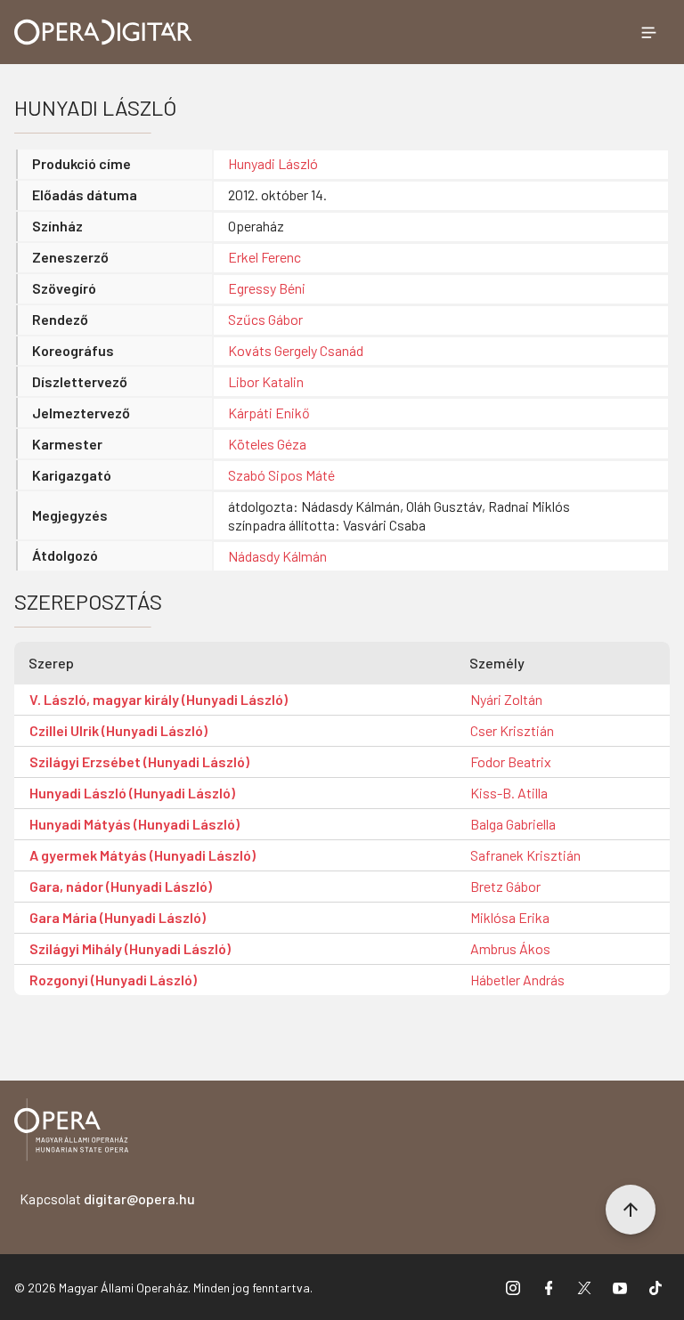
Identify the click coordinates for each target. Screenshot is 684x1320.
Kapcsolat (107, 1198)
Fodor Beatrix (510, 761)
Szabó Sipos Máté (281, 474)
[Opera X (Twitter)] (584, 1287)
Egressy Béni (266, 287)
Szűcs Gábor (265, 319)
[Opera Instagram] (513, 1287)
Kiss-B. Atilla (509, 792)
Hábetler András (517, 979)
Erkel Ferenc (264, 256)
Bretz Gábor (505, 886)
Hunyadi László (273, 163)
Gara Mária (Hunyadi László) (117, 917)
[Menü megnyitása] (648, 32)
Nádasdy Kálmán (277, 555)
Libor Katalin (266, 381)
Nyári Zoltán (506, 699)
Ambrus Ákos (510, 948)
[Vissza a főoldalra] (71, 1132)
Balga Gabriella (513, 823)
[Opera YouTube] (620, 1287)
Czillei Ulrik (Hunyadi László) (118, 730)
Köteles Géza (267, 443)
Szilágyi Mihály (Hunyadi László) (130, 948)
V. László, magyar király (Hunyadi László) (158, 699)
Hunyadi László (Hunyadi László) (132, 792)
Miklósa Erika (510, 917)
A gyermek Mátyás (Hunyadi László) (142, 854)
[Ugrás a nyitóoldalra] (103, 32)
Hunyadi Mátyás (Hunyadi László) (134, 823)
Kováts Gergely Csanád (295, 350)
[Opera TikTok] (655, 1287)
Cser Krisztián (512, 730)
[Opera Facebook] (548, 1287)
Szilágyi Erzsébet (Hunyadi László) (139, 761)
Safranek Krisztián (525, 854)
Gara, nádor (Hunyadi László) (120, 886)
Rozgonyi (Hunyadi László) (113, 979)
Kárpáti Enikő (269, 412)
